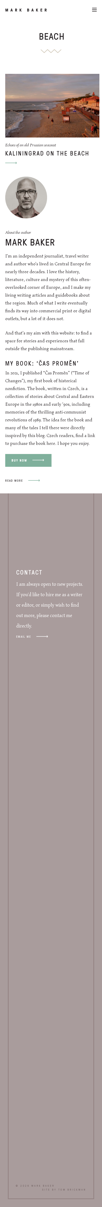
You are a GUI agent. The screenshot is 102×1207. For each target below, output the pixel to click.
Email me (23, 636)
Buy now (19, 460)
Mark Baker (27, 10)
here (51, 443)
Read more (14, 480)
